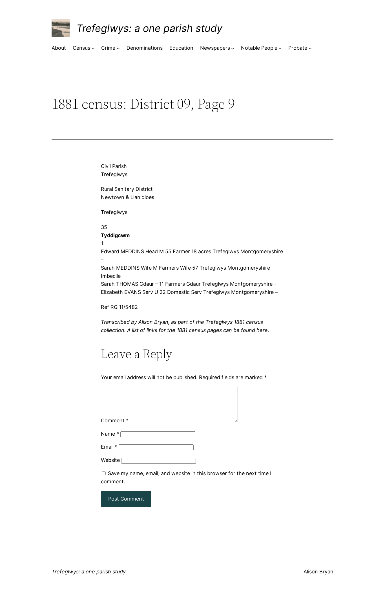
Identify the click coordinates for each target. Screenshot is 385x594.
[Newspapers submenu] (232, 48)
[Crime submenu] (118, 48)
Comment (115, 420)
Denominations (145, 48)
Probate (297, 48)
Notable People (259, 48)
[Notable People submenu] (280, 48)
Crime (108, 48)
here (262, 330)
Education (181, 48)
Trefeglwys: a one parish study (149, 28)
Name (110, 434)
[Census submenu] (93, 48)
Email (109, 447)
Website (110, 460)
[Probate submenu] (310, 48)
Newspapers (215, 48)
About (59, 48)
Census (81, 48)
